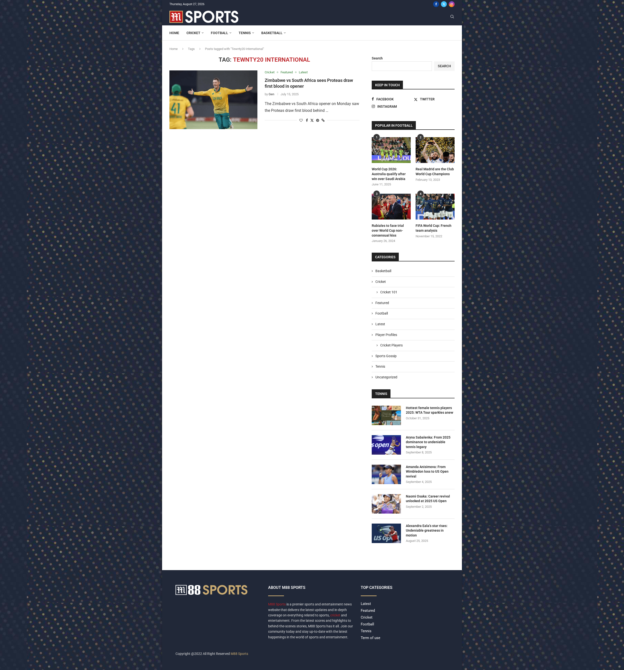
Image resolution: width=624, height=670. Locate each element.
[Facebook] (436, 4)
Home (174, 33)
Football (219, 33)
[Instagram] (452, 4)
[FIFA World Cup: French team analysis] (435, 207)
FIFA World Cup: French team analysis (433, 228)
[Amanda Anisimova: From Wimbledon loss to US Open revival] (386, 474)
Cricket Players (391, 345)
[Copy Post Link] (323, 120)
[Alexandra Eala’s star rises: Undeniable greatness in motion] (386, 533)
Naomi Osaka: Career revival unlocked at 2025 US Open (428, 498)
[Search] (452, 17)
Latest (380, 324)
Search (377, 58)
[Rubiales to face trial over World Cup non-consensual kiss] (391, 207)
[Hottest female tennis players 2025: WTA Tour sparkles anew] (386, 415)
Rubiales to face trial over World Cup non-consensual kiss (388, 230)
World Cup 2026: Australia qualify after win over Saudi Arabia (389, 174)
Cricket (193, 33)
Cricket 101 (388, 292)
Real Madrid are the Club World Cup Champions (435, 171)
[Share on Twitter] (312, 120)
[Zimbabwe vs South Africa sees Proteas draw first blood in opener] (213, 99)
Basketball (272, 33)
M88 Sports (277, 604)
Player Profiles (386, 335)
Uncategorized (386, 377)
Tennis (245, 33)
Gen (271, 94)
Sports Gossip (386, 356)
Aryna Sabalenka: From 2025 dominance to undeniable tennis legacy (428, 442)
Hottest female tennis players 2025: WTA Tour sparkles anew (429, 410)
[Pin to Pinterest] (317, 120)
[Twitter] (444, 4)
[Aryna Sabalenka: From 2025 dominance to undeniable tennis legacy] (386, 445)
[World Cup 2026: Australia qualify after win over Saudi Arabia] (391, 150)
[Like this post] (301, 120)
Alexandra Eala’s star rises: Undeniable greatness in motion (427, 530)
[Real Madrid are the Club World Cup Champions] (435, 150)
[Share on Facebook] (307, 120)
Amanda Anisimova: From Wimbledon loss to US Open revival (427, 471)
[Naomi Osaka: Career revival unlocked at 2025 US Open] (386, 504)
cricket (335, 615)
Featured (382, 303)
